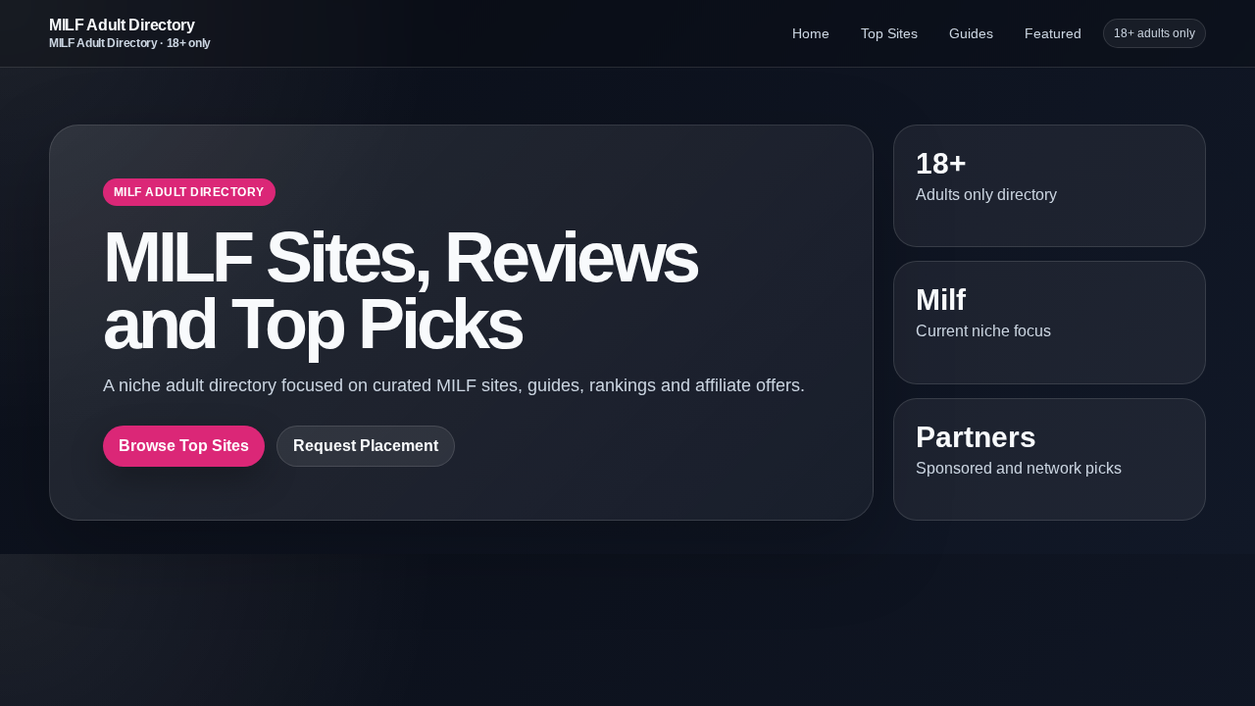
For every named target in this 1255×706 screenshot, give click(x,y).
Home (810, 33)
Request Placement (365, 445)
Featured (1053, 33)
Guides (971, 33)
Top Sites (889, 33)
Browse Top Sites (184, 445)
